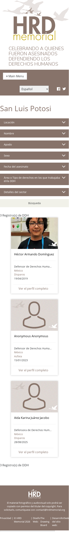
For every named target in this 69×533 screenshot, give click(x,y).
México (18, 270)
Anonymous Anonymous (31, 336)
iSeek (66, 518)
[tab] (34, 123)
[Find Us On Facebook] (58, 89)
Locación (9, 122)
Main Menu (15, 76)
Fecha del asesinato (16, 166)
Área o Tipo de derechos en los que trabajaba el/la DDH (32, 179)
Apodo (8, 144)
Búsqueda (34, 203)
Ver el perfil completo (33, 289)
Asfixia (18, 356)
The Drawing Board (44, 521)
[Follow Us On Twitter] (64, 89)
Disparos (19, 274)
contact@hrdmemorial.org (50, 509)
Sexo (7, 155)
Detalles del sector (15, 192)
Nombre (9, 133)
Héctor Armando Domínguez (34, 254)
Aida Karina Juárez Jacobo (31, 418)
